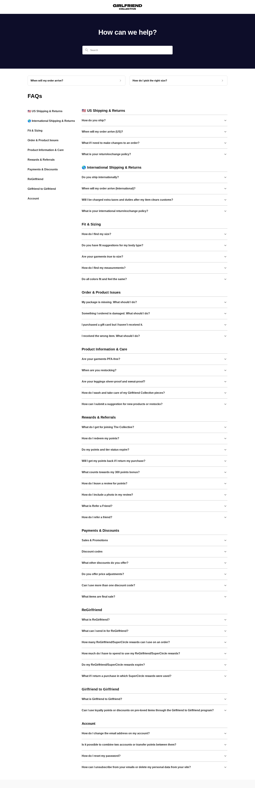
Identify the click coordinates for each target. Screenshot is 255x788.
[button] (154, 120)
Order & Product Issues (43, 140)
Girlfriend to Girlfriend (42, 188)
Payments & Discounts (43, 169)
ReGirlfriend (35, 179)
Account (33, 198)
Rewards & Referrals (41, 159)
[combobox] (129, 50)
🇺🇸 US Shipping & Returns (45, 111)
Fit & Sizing (35, 130)
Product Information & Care (46, 150)
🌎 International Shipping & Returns (51, 120)
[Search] (87, 50)
